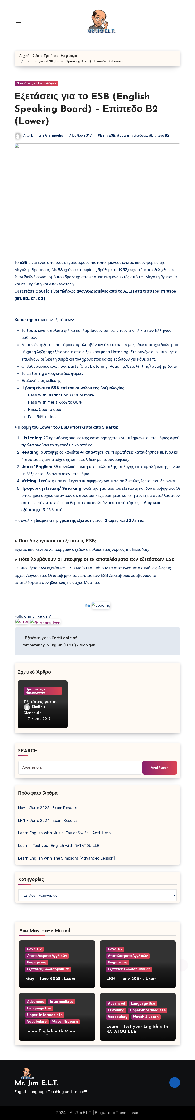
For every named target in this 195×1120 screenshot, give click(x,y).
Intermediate (61, 1002)
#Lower (123, 135)
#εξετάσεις (139, 135)
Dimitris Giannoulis (47, 135)
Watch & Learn (65, 1022)
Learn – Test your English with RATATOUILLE (58, 845)
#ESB (110, 135)
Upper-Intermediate (45, 1015)
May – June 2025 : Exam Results (47, 808)
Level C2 (115, 949)
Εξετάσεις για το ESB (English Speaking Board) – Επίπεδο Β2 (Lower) (86, 109)
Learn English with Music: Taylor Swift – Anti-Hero (64, 833)
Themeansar (127, 1112)
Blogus (101, 1112)
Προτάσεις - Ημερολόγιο (36, 83)
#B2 (101, 135)
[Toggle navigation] (18, 22)
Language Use (39, 1008)
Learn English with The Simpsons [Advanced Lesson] (66, 858)
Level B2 (34, 949)
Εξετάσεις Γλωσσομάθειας (48, 969)
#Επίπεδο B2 (159, 135)
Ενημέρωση (36, 962)
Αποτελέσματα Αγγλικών (47, 956)
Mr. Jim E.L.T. (36, 1083)
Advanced (35, 1002)
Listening (116, 1010)
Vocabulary (37, 1022)
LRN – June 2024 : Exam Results (47, 820)
